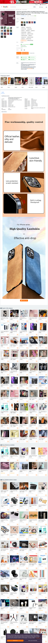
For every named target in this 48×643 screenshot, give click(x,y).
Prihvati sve (15, 640)
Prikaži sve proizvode (3, 446)
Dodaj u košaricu (25, 53)
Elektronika (4, 9)
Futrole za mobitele (24, 9)
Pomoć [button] (36, 4)
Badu (1, 9)
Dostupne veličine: (17, 27)
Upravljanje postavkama (32, 640)
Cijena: (18, 18)
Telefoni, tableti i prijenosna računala (10, 9)
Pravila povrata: (17, 63)
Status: (17, 42)
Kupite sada (19, 53)
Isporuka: (17, 45)
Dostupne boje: (17, 22)
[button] (1, 7)
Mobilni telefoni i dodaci (18, 9)
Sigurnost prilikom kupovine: (17, 57)
